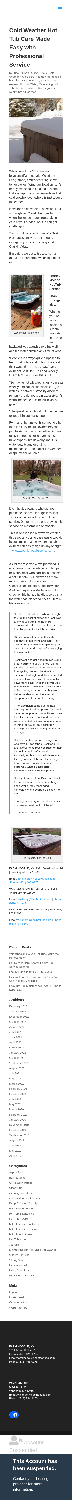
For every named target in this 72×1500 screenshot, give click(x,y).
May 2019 (15, 1150)
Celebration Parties (20, 1182)
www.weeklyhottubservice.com (33, 550)
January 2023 (17, 1011)
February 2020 (18, 1114)
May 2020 (15, 1104)
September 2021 (19, 1063)
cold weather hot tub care (24, 1198)
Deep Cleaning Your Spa (24, 1203)
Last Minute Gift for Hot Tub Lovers (30, 971)
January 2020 (17, 1119)
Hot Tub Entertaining (21, 1213)
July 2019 (15, 1145)
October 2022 (17, 1021)
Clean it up (15, 1187)
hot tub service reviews (23, 1229)
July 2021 (15, 1073)
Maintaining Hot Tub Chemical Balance (32, 1249)
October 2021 (17, 1057)
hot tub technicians (20, 1234)
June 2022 (15, 1037)
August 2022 (17, 1026)
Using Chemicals (19, 1270)
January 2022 (17, 1052)
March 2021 (16, 1083)
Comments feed (19, 1302)
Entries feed (16, 1297)
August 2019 (17, 1140)
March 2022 (16, 1047)
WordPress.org (18, 1307)
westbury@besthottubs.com (34, 899)
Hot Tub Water (28, 84)
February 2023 (18, 1006)
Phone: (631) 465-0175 (24, 882)
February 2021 (18, 1088)
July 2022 (15, 1032)
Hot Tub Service (19, 1218)
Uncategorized (47, 88)
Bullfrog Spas (17, 1177)
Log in (13, 1292)
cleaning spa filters (20, 1193)
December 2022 (19, 1016)
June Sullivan (21, 72)
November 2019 (19, 1124)
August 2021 (17, 1068)
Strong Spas (16, 1260)
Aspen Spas (16, 1172)
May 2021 (15, 1078)
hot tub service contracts (24, 80)
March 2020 (16, 1109)
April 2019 (15, 1155)
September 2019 (19, 1135)
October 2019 (17, 1130)
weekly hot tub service (22, 91)
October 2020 (17, 1093)
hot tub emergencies (48, 76)
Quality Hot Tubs (19, 1254)
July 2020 (15, 1099)
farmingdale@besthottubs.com (36, 878)
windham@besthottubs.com (34, 919)
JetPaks (14, 1244)
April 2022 (15, 1042)
